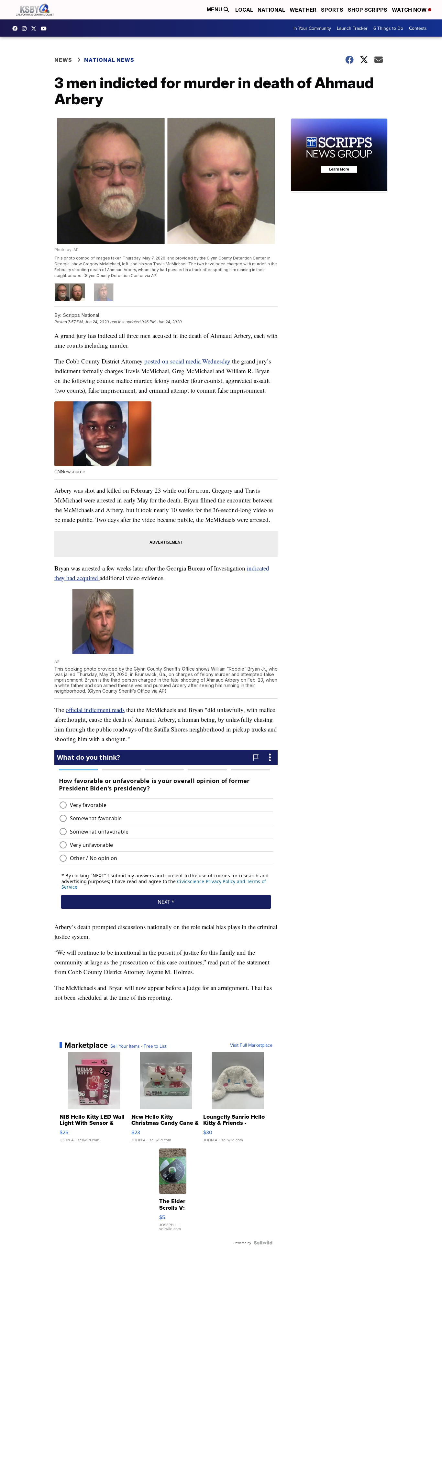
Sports (332, 9)
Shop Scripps (367, 9)
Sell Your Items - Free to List (138, 1046)
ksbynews (16, 28)
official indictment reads (95, 710)
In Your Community (312, 28)
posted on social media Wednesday (188, 361)
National (271, 9)
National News (109, 60)
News (63, 60)
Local (244, 9)
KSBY (35, 28)
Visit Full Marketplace (251, 1045)
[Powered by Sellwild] (263, 1242)
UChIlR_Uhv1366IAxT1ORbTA (45, 28)
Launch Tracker (352, 28)
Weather (303, 9)
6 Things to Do (388, 28)
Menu (215, 9)
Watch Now (410, 9)
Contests (418, 28)
